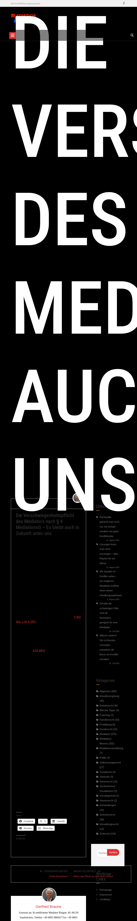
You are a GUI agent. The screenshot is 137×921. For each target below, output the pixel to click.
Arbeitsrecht (106, 705)
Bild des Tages (107, 710)
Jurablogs (105, 899)
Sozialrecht (106, 772)
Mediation (105, 734)
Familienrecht (107, 719)
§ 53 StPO (39, 650)
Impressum (106, 894)
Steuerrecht (106, 781)
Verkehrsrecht (107, 814)
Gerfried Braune (48, 907)
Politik (103, 757)
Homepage (106, 889)
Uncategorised (107, 795)
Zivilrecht (104, 833)
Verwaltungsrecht (109, 824)
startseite (105, 776)
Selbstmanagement (110, 762)
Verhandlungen (108, 805)
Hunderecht (106, 729)
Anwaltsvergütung (109, 696)
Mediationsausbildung (111, 748)
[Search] (132, 35)
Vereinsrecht (106, 800)
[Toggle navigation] (12, 35)
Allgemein (105, 691)
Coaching (105, 715)
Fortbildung (106, 724)
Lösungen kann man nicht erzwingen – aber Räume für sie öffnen (109, 554)
